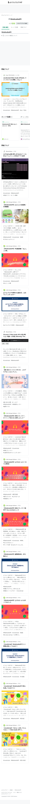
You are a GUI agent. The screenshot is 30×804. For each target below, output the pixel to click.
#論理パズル (6, 406)
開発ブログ (19, 792)
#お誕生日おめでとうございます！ (12, 452)
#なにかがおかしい (8, 542)
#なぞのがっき (16, 496)
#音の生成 (22, 760)
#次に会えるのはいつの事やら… (11, 634)
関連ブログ (23, 27)
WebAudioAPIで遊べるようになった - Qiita (9, 125)
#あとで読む (23, 110)
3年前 (14, 151)
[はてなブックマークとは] (11, 117)
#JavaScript (6, 110)
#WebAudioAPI (15, 110)
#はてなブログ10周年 (9, 325)
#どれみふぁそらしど (8, 239)
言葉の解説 (5, 27)
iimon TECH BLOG (10, 75)
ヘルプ (14, 792)
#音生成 (22, 718)
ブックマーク (5, 122)
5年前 (19, 246)
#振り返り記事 (7, 402)
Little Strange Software (11, 202)
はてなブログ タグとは (7, 792)
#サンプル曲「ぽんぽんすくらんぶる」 (13, 544)
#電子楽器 (15, 494)
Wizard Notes (9, 151)
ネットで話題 (14, 27)
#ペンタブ (14, 402)
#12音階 (22, 676)
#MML (21, 540)
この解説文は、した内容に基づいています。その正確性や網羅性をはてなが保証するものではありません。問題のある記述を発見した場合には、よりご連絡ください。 (9, 36)
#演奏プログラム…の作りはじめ (11, 588)
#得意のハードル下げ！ (9, 591)
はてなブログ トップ (7, 15)
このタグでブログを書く (22, 23)
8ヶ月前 (17, 75)
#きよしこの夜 (7, 283)
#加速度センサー (16, 404)
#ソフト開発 (14, 195)
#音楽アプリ (6, 195)
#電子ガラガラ (7, 496)
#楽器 (21, 237)
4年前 (19, 202)
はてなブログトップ (6, 793)
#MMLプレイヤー (7, 450)
